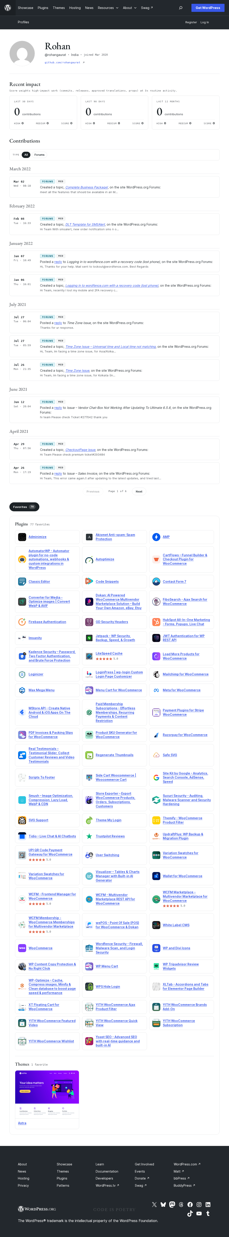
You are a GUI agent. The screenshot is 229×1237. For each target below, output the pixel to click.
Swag (141, 1185)
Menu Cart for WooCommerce (119, 690)
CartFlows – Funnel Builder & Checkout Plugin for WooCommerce (185, 559)
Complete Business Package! (86, 187)
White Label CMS (176, 925)
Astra (22, 1123)
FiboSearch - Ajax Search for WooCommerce (185, 601)
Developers (104, 1178)
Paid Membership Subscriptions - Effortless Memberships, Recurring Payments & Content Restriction (115, 712)
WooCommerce (41, 948)
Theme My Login (108, 820)
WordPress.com (187, 1164)
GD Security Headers (112, 622)
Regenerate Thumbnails (115, 755)
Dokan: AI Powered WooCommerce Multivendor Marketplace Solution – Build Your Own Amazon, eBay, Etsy (119, 601)
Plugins (62, 1178)
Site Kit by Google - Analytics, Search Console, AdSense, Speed (185, 777)
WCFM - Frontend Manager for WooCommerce (52, 896)
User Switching (107, 855)
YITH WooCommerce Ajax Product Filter (115, 1007)
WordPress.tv (107, 1185)
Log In (205, 22)
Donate (142, 1178)
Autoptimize (105, 559)
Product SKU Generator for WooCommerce (116, 735)
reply (58, 262)
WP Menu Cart (107, 966)
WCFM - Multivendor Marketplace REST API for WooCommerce (115, 899)
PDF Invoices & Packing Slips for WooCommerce (51, 735)
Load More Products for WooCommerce (181, 656)
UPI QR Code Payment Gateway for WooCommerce (50, 852)
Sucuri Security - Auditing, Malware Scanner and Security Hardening (187, 800)
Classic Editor (39, 581)
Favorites (23, 507)
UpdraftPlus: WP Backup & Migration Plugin (183, 836)
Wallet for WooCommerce (182, 876)
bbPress (182, 1178)
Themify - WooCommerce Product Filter (182, 820)
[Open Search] (180, 8)
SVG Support (38, 820)
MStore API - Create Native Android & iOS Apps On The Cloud (49, 712)
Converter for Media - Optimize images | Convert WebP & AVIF (49, 601)
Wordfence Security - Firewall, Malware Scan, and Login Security (119, 948)
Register (191, 22)
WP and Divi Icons (176, 948)
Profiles (23, 22)
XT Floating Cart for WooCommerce (44, 1007)
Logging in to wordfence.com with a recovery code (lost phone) (111, 285)
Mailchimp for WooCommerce (186, 674)
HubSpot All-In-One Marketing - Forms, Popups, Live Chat (186, 622)
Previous (93, 491)
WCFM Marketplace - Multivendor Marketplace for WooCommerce (185, 896)
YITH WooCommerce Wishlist (51, 1041)
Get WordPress (208, 8)
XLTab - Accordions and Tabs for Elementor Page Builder (185, 986)
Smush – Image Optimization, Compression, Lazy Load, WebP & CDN (51, 800)
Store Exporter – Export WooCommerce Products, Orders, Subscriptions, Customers (115, 799)
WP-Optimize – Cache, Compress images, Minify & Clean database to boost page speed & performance (52, 986)
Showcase (64, 1164)
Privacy (23, 1185)
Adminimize (38, 537)
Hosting (23, 1178)
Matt (179, 1171)
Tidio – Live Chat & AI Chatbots (52, 836)
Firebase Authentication (47, 622)
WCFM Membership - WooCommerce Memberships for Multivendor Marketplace (52, 922)
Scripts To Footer (42, 777)
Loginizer (36, 674)
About (22, 1164)
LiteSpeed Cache (109, 653)
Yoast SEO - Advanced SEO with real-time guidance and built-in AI (118, 1041)
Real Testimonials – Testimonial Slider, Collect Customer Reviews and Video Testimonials (51, 755)
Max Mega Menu (42, 690)
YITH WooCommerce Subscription (179, 1023)
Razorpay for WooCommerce (185, 735)
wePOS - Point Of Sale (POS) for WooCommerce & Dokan (117, 925)
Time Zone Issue (77, 370)
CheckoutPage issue (80, 450)
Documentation (107, 1171)
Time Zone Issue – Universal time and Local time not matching (110, 346)
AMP (166, 537)
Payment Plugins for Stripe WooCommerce (183, 712)
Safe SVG (170, 755)
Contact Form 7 (174, 581)
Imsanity (35, 638)
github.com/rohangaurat (63, 62)
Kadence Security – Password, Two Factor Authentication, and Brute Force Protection (52, 656)
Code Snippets (107, 581)
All (26, 154)
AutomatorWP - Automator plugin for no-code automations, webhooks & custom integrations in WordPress (49, 559)
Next (139, 491)
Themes (63, 1171)
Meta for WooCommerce (182, 690)
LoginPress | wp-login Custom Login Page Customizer (119, 674)
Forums (39, 154)
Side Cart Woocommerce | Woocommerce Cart (116, 777)
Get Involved (144, 1164)
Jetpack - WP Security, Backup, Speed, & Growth (115, 638)
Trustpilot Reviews (110, 836)
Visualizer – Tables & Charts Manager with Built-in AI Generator (118, 876)
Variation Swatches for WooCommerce (180, 855)
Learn (100, 1164)
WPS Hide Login (108, 986)
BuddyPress (184, 1185)
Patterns (63, 1185)
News (22, 1171)
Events (140, 1171)
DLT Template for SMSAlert (85, 224)
